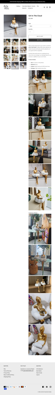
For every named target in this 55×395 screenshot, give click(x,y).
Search (38, 375)
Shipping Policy (7, 377)
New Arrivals (39, 373)
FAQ (5, 369)
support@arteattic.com (28, 370)
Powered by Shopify (47, 392)
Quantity (30, 29)
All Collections (39, 369)
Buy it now (40, 40)
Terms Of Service (7, 371)
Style (30, 23)
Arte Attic (42, 392)
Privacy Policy (7, 373)
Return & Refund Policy (9, 375)
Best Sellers (39, 371)
